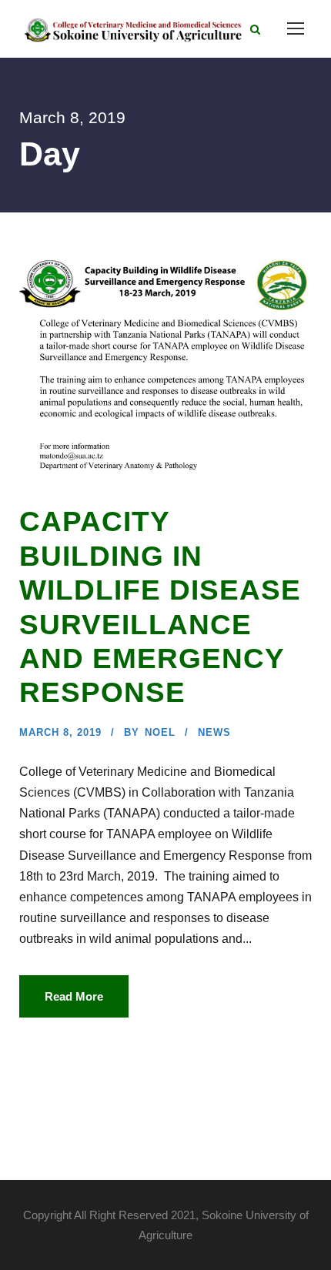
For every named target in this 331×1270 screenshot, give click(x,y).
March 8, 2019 (60, 732)
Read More (74, 996)
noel (160, 732)
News (214, 732)
